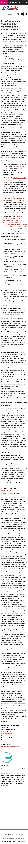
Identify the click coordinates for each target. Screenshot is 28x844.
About (7, 834)
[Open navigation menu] (2, 14)
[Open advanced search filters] (21, 14)
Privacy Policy (22, 841)
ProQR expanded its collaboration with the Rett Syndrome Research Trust (14, 180)
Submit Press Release (8, 838)
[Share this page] (26, 14)
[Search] (18, 14)
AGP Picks (4, 2)
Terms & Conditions (20, 838)
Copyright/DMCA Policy (9, 841)
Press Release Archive (16, 834)
